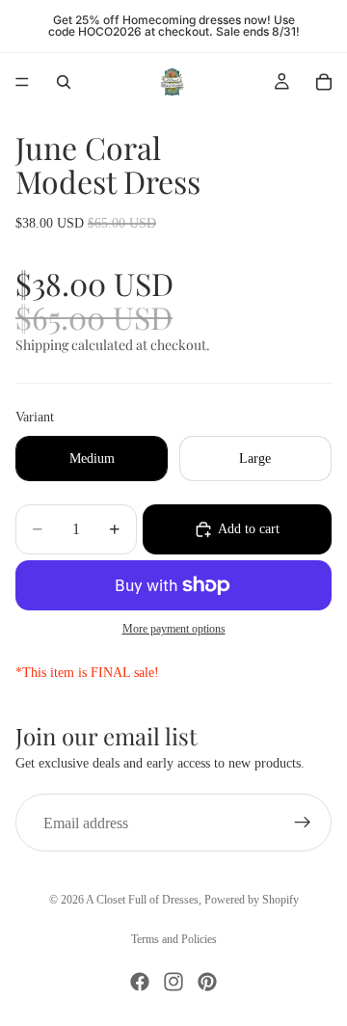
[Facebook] (139, 981)
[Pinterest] (207, 981)
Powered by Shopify (251, 899)
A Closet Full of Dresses (142, 899)
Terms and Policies (174, 939)
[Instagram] (173, 981)
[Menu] (22, 82)
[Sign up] (302, 822)
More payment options (174, 629)
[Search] (63, 82)
